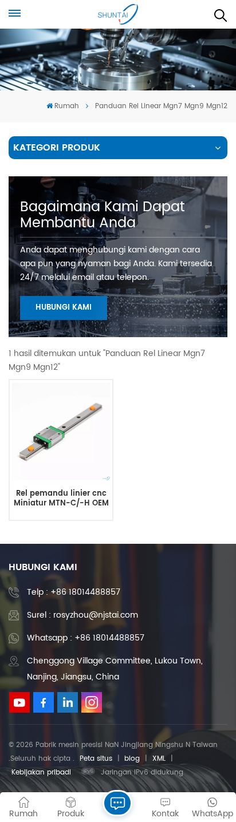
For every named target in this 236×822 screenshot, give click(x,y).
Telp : (73, 592)
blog (132, 758)
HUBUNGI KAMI (64, 308)
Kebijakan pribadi (41, 772)
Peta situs (96, 758)
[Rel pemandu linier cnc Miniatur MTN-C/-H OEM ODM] (60, 431)
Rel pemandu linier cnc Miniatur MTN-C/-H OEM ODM (61, 499)
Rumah (66, 106)
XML (159, 758)
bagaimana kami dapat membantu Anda (102, 215)
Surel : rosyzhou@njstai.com (82, 615)
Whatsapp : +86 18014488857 (85, 638)
